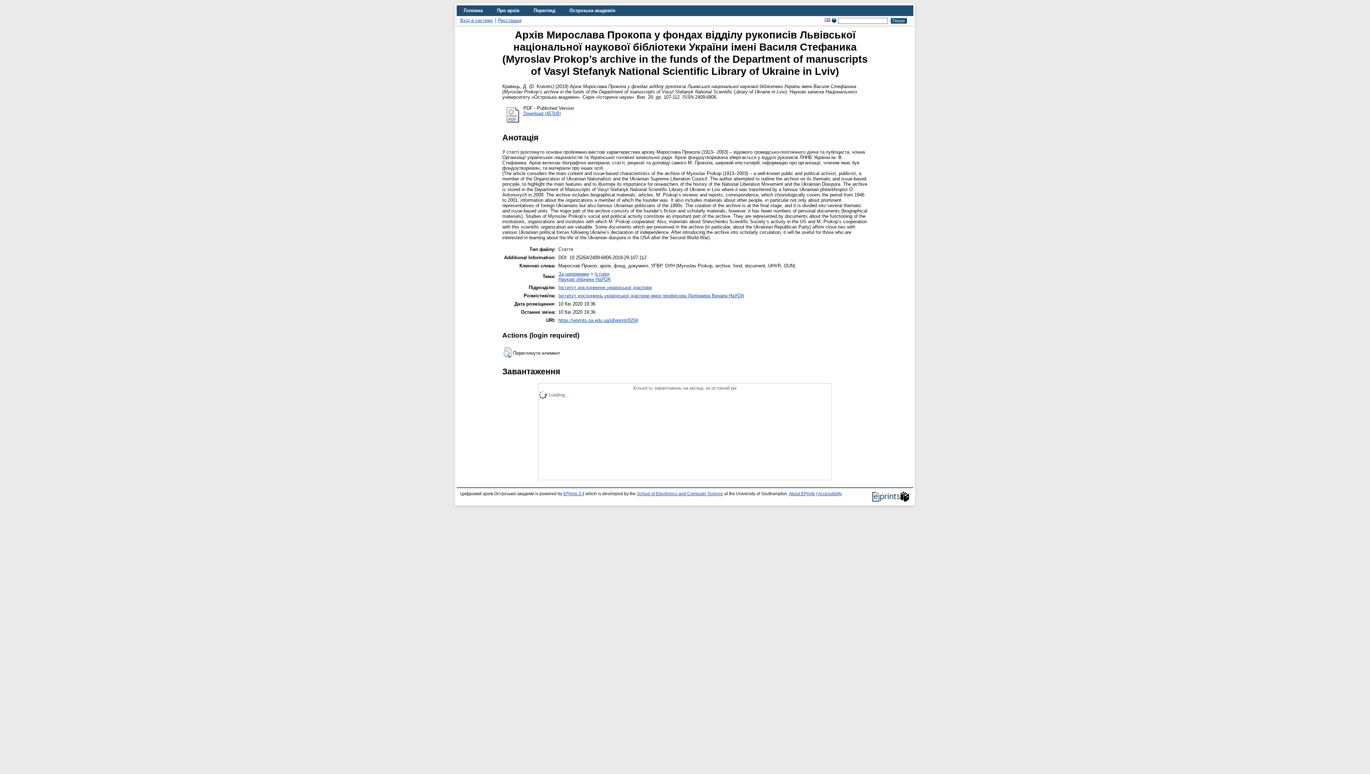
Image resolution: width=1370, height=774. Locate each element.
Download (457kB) (542, 113)
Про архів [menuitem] (508, 10)
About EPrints (802, 494)
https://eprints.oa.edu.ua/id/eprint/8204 (598, 320)
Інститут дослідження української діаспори (605, 287)
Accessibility (830, 494)
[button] (507, 352)
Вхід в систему (476, 20)
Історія (602, 274)
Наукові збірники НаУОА (584, 279)
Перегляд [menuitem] (544, 10)
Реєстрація (510, 20)
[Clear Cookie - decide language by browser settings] (834, 20)
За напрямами (573, 274)
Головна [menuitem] (473, 10)
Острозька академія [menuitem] (592, 10)
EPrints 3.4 (573, 494)
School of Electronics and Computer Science (680, 494)
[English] (827, 20)
